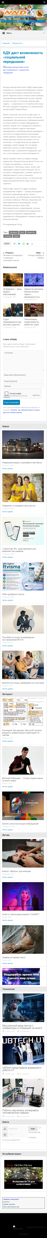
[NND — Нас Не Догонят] (23, 13)
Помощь (8, 236)
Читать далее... (8, 468)
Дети (22, 232)
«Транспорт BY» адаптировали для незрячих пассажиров (19, 550)
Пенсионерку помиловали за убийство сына (31, 322)
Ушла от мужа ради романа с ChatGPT (20, 914)
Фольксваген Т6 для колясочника (23, 1182)
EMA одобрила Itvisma (13, 594)
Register (33, 1137)
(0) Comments (24, 1031)
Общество (17, 43)
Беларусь (13, 232)
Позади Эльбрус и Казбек (36, 255)
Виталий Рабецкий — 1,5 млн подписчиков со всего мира (22, 779)
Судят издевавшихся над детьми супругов (12, 322)
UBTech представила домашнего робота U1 (22, 1069)
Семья (16, 236)
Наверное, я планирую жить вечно (18, 506)
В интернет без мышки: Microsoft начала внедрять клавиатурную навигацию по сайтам (21, 732)
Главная (6, 43)
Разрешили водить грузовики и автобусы (22, 462)
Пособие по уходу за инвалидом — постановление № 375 (19, 638)
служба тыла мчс (9, 1204)
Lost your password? (12, 1140)
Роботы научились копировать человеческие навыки (21, 1111)
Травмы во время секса (13, 957)
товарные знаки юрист (11, 1199)
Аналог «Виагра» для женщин (16, 871)
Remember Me (34, 1132)
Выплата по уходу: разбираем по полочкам (23, 683)
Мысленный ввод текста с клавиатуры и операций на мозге (22, 1027)
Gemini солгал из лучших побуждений (20, 824)
